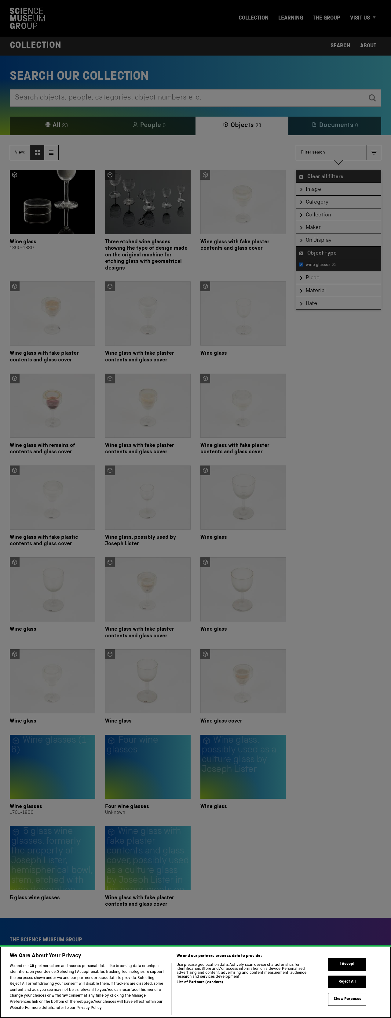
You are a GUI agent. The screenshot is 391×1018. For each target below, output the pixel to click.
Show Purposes (347, 999)
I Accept (347, 964)
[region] (195, 982)
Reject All (347, 982)
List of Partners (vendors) (200, 982)
